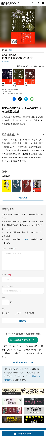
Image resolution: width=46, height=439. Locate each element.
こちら (26, 239)
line (31, 99)
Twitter (20, 99)
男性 (7, 313)
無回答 (31, 313)
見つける (35, 3)
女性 (19, 313)
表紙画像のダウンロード (24, 340)
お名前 (4, 275)
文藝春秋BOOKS (10, 3)
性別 (3, 309)
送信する (23, 321)
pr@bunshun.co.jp (23, 362)
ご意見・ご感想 (7, 249)
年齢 (3, 297)
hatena (26, 99)
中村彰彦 (5, 61)
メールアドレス (7, 286)
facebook (14, 99)
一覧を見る (23, 198)
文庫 (10, 50)
